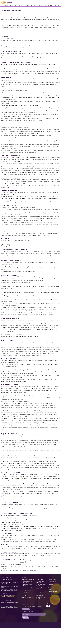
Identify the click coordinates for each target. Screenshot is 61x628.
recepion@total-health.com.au (27, 517)
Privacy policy (34, 625)
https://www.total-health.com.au (24, 47)
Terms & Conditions (27, 625)
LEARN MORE (3, 608)
